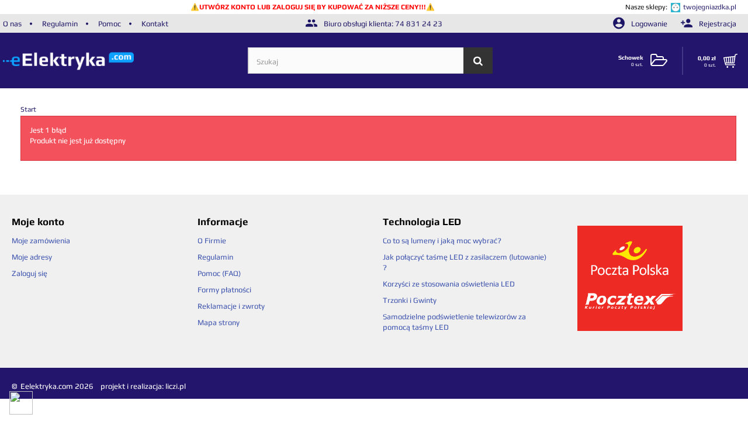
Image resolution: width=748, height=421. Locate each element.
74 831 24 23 (418, 23)
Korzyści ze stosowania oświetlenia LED (449, 283)
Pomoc (109, 23)
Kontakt (154, 23)
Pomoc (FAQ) (219, 273)
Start (28, 109)
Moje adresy (32, 257)
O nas (12, 23)
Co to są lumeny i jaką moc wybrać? (442, 240)
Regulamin (60, 23)
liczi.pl (175, 386)
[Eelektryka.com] (125, 60)
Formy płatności (224, 289)
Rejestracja (716, 23)
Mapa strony (219, 322)
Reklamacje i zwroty (231, 306)
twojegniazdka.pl (709, 7)
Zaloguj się (29, 273)
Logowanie (649, 23)
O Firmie (212, 240)
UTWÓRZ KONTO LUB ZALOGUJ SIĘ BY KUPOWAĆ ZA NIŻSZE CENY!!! (312, 7)
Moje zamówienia (41, 240)
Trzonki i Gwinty (410, 300)
